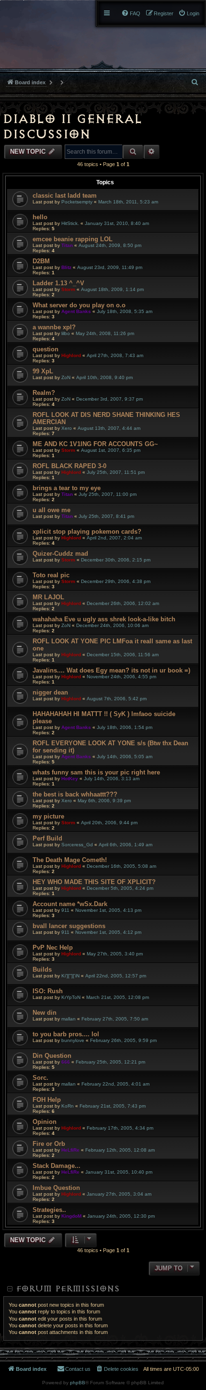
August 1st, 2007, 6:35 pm (110, 450)
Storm (68, 289)
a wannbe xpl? (54, 327)
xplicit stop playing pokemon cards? (87, 531)
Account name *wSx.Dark (70, 904)
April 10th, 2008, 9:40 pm (104, 377)
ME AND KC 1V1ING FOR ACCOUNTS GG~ (95, 444)
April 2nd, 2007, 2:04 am (114, 537)
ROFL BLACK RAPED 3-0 (69, 466)
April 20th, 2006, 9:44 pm (109, 822)
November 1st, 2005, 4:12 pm (108, 932)
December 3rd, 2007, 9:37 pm (109, 399)
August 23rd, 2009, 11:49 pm (109, 267)
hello (40, 217)
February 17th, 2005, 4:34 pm (120, 1128)
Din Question (52, 1055)
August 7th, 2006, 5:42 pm (117, 698)
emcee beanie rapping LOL (73, 239)
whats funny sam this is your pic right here (96, 772)
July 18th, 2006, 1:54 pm (124, 727)
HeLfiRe (70, 1150)
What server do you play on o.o (79, 305)
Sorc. (40, 1077)
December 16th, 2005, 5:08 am (121, 866)
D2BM (41, 261)
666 (65, 1062)
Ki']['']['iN (70, 975)
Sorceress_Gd (77, 844)
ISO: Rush (48, 991)
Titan (67, 245)
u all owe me (51, 510)
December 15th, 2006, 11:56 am (123, 654)
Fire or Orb (49, 1143)
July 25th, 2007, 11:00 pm (108, 494)
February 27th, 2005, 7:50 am (114, 1018)
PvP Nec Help (53, 947)
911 (65, 910)
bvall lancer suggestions (69, 926)
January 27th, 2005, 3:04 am (119, 1194)
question (45, 349)
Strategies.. (49, 1209)
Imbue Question (56, 1187)
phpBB (77, 1382)
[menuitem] (188, 13)
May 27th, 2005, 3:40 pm (115, 953)
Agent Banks (76, 311)
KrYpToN (70, 997)
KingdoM (71, 1216)
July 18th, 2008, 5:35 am (124, 311)
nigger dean (50, 692)
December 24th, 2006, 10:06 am (112, 625)
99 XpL (43, 371)
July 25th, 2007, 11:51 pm (116, 472)
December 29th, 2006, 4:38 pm (115, 581)
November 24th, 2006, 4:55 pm (121, 676)
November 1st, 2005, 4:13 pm (108, 910)
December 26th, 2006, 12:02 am (123, 603)
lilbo (65, 333)
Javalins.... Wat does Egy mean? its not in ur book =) (111, 670)
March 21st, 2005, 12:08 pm (117, 997)
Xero (66, 428)
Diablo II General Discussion (72, 126)
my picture (48, 816)
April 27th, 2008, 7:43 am (115, 355)
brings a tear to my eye (67, 488)
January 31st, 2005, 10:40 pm (118, 1172)
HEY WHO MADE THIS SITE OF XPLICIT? (94, 882)
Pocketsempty (76, 201)
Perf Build (47, 838)
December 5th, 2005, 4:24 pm (120, 888)
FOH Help (47, 1099)
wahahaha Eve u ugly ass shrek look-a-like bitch (104, 619)
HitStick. (70, 223)
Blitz (66, 267)
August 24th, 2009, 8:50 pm (110, 245)
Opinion (45, 1121)
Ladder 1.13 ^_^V (58, 283)
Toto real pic (51, 575)
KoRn (67, 1106)
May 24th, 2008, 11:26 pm (105, 333)
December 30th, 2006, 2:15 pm (115, 559)
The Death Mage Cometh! (70, 859)
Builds (42, 969)
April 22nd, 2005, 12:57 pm (115, 975)
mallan (68, 1018)
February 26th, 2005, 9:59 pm (123, 1040)
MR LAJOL (48, 597)
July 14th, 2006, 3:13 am (111, 778)
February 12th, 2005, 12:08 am (120, 1150)
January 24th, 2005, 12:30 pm (121, 1216)
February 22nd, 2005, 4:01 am (115, 1084)
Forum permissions (67, 1288)
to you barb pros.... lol (66, 1034)
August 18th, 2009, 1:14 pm (112, 289)
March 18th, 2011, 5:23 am (128, 201)
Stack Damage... (56, 1165)
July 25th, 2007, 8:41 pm (106, 516)
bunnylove (72, 1040)
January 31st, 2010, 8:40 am (117, 223)
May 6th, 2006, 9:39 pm (104, 800)
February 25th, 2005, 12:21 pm (110, 1062)
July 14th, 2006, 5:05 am (124, 756)
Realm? (44, 392)
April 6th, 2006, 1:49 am (125, 844)
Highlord (71, 355)
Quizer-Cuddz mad (60, 553)
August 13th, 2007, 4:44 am (109, 428)
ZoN (65, 377)
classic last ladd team (65, 195)
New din (45, 1012)
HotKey (69, 778)
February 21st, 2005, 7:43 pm (113, 1106)
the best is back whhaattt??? (75, 794)
